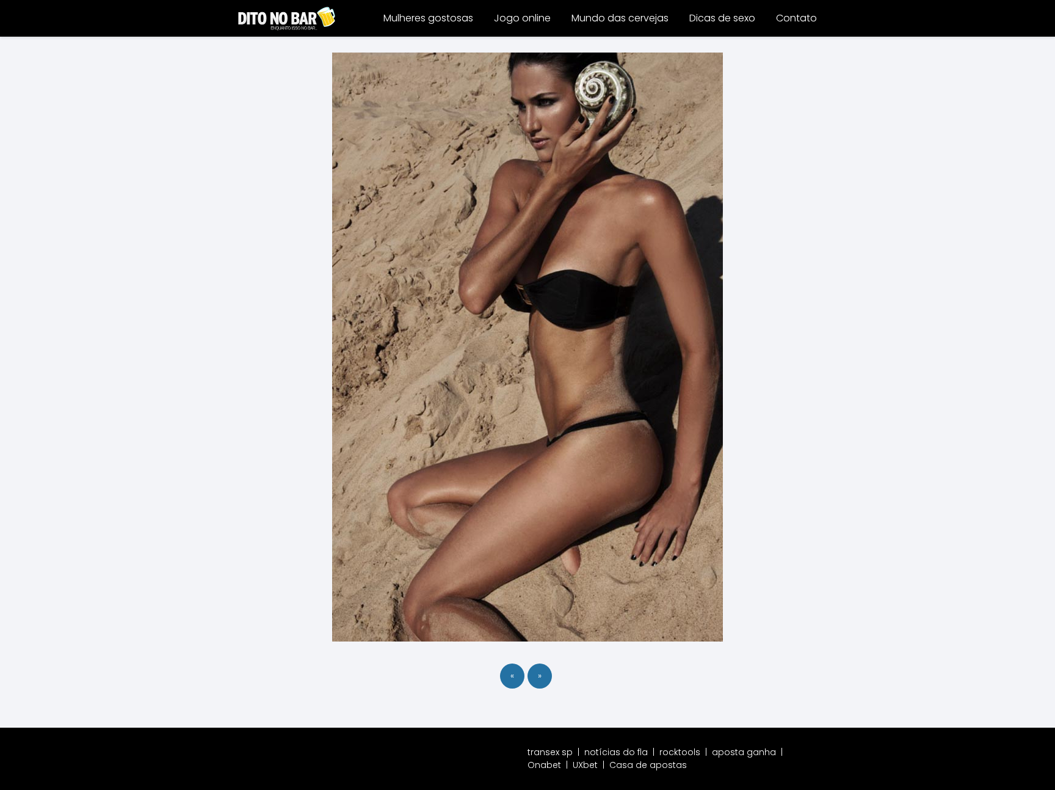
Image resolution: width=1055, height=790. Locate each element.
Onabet (544, 765)
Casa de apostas (648, 765)
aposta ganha (744, 752)
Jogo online (522, 18)
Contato (796, 18)
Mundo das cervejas (620, 18)
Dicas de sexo (722, 18)
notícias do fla (616, 752)
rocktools (679, 752)
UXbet (585, 765)
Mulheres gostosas (428, 18)
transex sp (550, 752)
